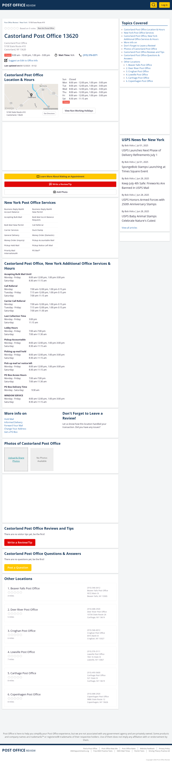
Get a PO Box (10, 431)
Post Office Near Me (110, 748)
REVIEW (19, 5)
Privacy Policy (164, 748)
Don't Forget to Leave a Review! (139, 45)
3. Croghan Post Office (137, 71)
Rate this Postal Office (46, 28)
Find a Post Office (90, 748)
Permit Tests (139, 751)
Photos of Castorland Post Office (140, 48)
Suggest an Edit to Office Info (23, 60)
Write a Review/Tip (62, 184)
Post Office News (129, 748)
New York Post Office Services (139, 32)
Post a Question (18, 567)
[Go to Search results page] (153, 5)
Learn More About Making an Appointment (62, 176)
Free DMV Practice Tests (102, 751)
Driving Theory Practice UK (159, 751)
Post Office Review (11, 22)
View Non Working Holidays (79, 110)
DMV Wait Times (123, 751)
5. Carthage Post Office (137, 77)
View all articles (129, 227)
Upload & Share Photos (16, 459)
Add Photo (62, 192)
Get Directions (49, 113)
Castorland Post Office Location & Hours (144, 29)
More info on (130, 42)
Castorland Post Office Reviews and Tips (144, 52)
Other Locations (132, 61)
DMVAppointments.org (79, 751)
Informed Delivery (13, 422)
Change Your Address (15, 428)
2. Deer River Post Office (138, 68)
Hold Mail (9, 419)
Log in (164, 4)
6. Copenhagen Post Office (139, 81)
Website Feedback (147, 748)
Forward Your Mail (13, 425)
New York (23, 22)
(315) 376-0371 (90, 55)
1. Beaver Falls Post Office (139, 64)
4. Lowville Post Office (137, 74)
